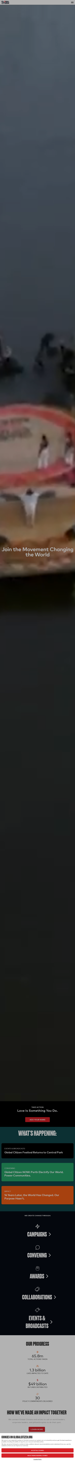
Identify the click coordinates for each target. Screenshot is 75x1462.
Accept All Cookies (37, 1450)
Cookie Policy (37, 1459)
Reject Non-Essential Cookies (37, 1455)
